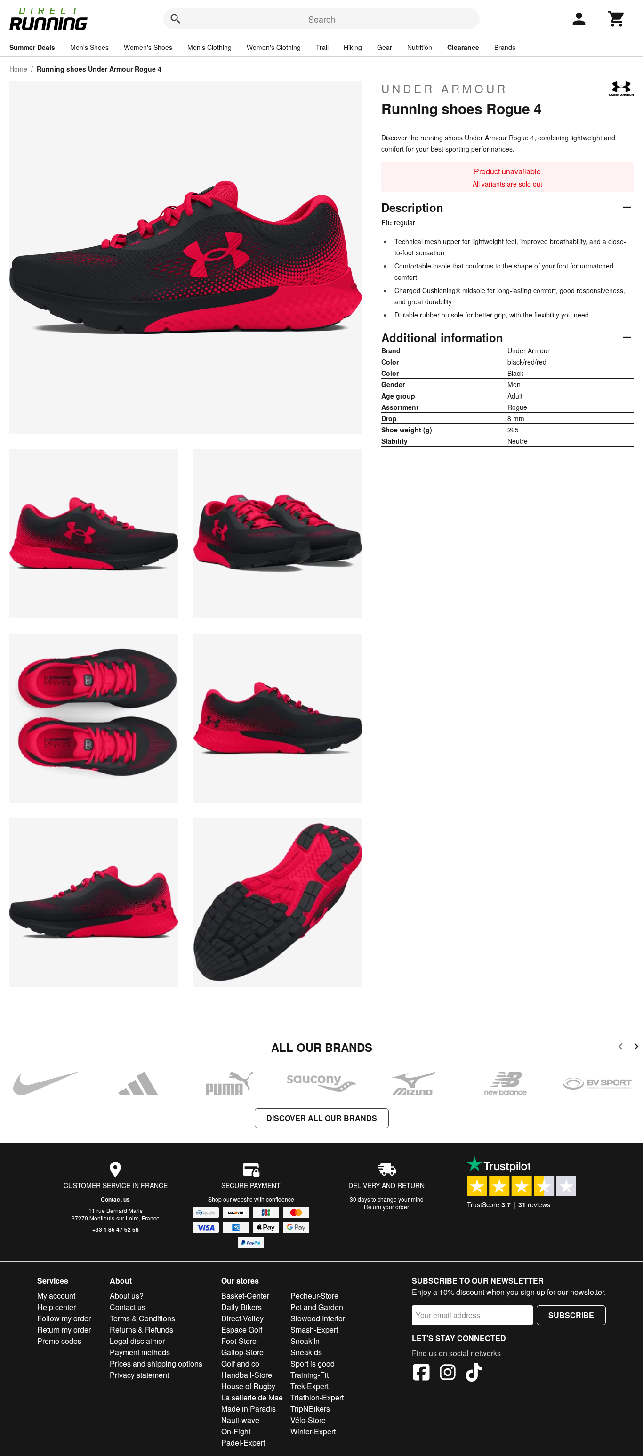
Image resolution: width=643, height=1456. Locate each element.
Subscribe (571, 1315)
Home (18, 68)
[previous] (620, 1048)
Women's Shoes (148, 47)
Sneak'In (305, 1340)
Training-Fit (309, 1374)
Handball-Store (246, 1374)
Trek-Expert (309, 1386)
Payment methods (140, 1352)
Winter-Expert (313, 1431)
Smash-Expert (314, 1329)
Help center (56, 1306)
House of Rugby (248, 1386)
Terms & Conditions (142, 1318)
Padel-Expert (243, 1442)
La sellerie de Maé (252, 1397)
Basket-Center (245, 1295)
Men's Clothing (209, 47)
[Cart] (616, 18)
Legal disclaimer (137, 1340)
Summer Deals (32, 47)
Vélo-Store (308, 1420)
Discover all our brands (321, 1118)
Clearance (463, 47)
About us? (127, 1295)
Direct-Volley (242, 1318)
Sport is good (312, 1363)
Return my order (64, 1329)
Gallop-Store (242, 1352)
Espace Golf (241, 1329)
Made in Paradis (248, 1408)
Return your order (386, 1207)
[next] (636, 1048)
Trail (322, 47)
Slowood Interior (317, 1318)
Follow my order (64, 1318)
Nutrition (419, 47)
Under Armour (444, 88)
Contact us (115, 1199)
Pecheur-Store (314, 1295)
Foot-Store (239, 1340)
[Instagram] (447, 1373)
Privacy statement (139, 1374)
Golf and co (240, 1363)
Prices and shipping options (156, 1363)
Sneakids (306, 1352)
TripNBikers (310, 1408)
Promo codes (59, 1340)
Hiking (353, 47)
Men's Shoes (89, 47)
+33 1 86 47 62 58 (115, 1229)
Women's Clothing (274, 47)
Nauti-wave (240, 1420)
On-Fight (235, 1431)
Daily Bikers (241, 1306)
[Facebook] (421, 1373)
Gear (384, 47)
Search (321, 19)
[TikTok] (474, 1373)
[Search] (175, 18)
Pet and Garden (316, 1306)
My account (56, 1295)
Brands (504, 47)
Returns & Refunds (141, 1329)
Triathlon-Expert (317, 1397)
